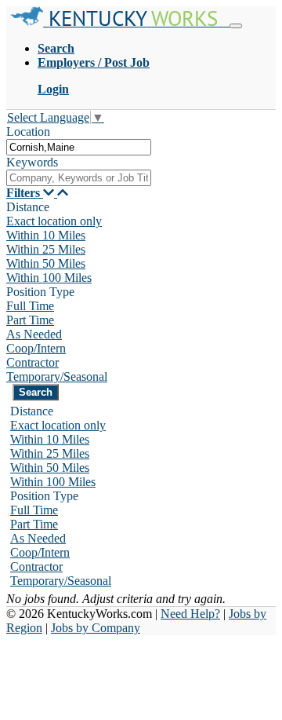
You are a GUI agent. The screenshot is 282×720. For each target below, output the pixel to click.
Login (53, 89)
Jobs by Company (95, 627)
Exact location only (54, 221)
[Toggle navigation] (236, 26)
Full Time (30, 305)
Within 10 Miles (45, 235)
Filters (24, 192)
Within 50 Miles (45, 263)
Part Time (30, 320)
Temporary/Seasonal (56, 376)
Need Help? (190, 613)
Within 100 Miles (49, 277)
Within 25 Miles (45, 249)
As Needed (34, 334)
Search (56, 48)
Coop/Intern (36, 348)
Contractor (32, 362)
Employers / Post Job (94, 62)
